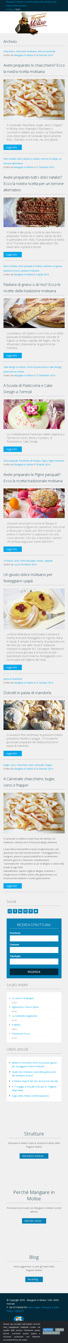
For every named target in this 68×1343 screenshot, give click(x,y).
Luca (16, 564)
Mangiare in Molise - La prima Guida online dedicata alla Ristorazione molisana (31, 3)
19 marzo (8, 560)
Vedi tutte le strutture (33, 1155)
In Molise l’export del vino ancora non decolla (35, 1081)
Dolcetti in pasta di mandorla (27, 692)
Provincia (15, 932)
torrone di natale (49, 158)
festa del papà (28, 560)
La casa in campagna (23, 998)
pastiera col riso (11, 270)
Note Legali (34, 1307)
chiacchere (8, 51)
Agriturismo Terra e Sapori (25, 1007)
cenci (12, 764)
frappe (48, 764)
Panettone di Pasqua (29, 460)
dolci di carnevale (46, 51)
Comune (14, 944)
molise (39, 560)
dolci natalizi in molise (28, 158)
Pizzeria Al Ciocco (21, 1033)
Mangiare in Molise (23, 55)
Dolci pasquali (10, 460)
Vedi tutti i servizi (32, 1220)
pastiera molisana (30, 270)
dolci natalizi (9, 158)
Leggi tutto (11, 147)
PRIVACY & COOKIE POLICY (53, 1331)
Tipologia (15, 956)
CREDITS (19, 1310)
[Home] (32, 23)
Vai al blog (33, 1279)
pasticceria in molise (13, 371)
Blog (11, 9)
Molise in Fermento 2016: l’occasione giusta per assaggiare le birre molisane (34, 1064)
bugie (6, 764)
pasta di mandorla (12, 678)
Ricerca (34, 972)
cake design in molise (14, 367)
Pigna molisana (56, 460)
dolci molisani (10, 266)
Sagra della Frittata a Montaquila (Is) (30, 1095)
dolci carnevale (36, 764)
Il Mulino (16, 1024)
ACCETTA (48, 1330)
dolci (17, 560)
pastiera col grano (52, 266)
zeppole (48, 560)
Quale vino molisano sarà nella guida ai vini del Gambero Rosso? (34, 1073)
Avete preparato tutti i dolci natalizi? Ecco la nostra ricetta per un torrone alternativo (33, 183)
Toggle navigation (9, 19)
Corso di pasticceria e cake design (44, 367)
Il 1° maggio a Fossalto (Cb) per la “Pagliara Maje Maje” (34, 1088)
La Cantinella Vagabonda (24, 1015)
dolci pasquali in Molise (30, 266)
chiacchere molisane (26, 51)
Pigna (44, 460)
